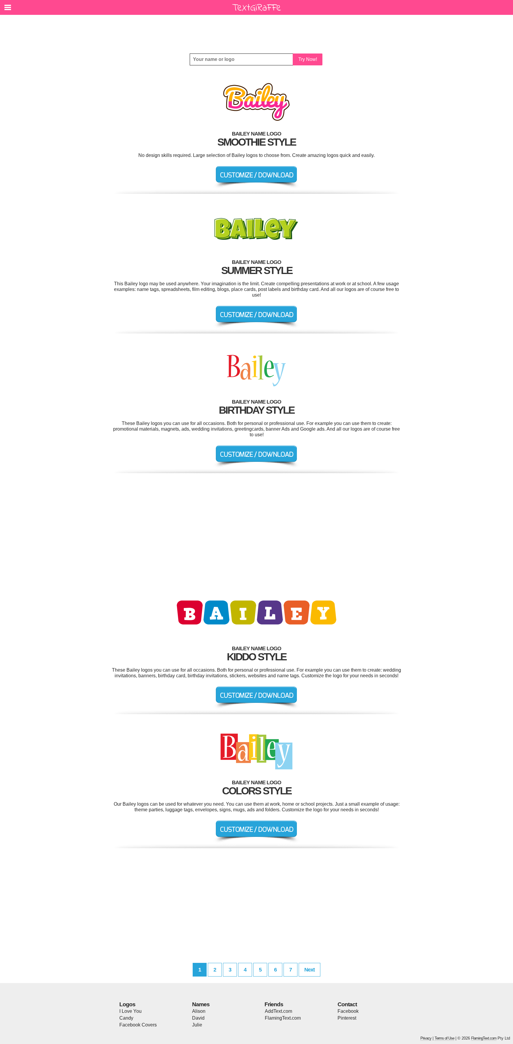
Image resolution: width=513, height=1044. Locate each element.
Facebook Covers (138, 1024)
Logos (127, 1004)
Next (309, 970)
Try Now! (307, 59)
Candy (126, 1018)
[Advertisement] (258, 29)
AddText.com (278, 1011)
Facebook (348, 1011)
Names (201, 1004)
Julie (197, 1024)
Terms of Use (444, 1038)
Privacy (425, 1038)
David (198, 1018)
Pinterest (347, 1018)
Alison (198, 1011)
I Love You (130, 1011)
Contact (347, 1004)
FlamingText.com (283, 1018)
